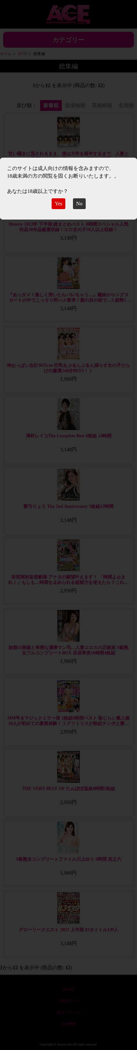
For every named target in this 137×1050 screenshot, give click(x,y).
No (79, 203)
